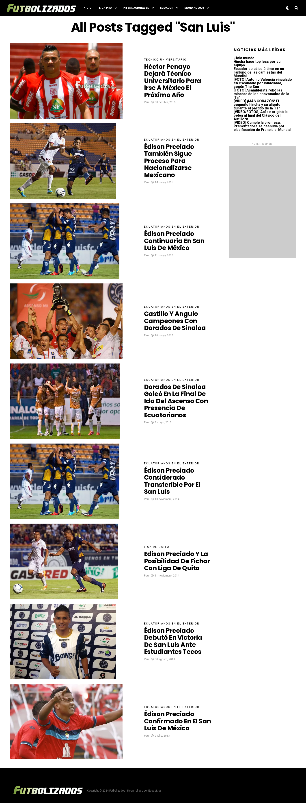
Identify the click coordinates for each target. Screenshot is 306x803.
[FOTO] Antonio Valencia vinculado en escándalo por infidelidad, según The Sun (263, 83)
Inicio (87, 7)
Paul (146, 102)
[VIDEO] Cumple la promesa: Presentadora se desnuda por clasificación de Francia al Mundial (262, 126)
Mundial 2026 (194, 7)
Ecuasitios (155, 790)
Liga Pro (105, 7)
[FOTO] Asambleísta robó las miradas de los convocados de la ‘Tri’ (261, 94)
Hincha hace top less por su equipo (257, 63)
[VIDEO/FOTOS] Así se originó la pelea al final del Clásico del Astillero (261, 115)
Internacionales (136, 7)
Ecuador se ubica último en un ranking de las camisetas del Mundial (259, 72)
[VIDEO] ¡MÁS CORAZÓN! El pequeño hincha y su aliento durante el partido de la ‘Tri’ (257, 104)
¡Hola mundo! (244, 58)
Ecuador (166, 7)
